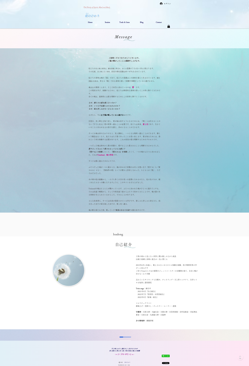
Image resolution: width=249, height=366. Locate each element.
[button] (107, 22)
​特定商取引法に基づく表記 (124, 365)
